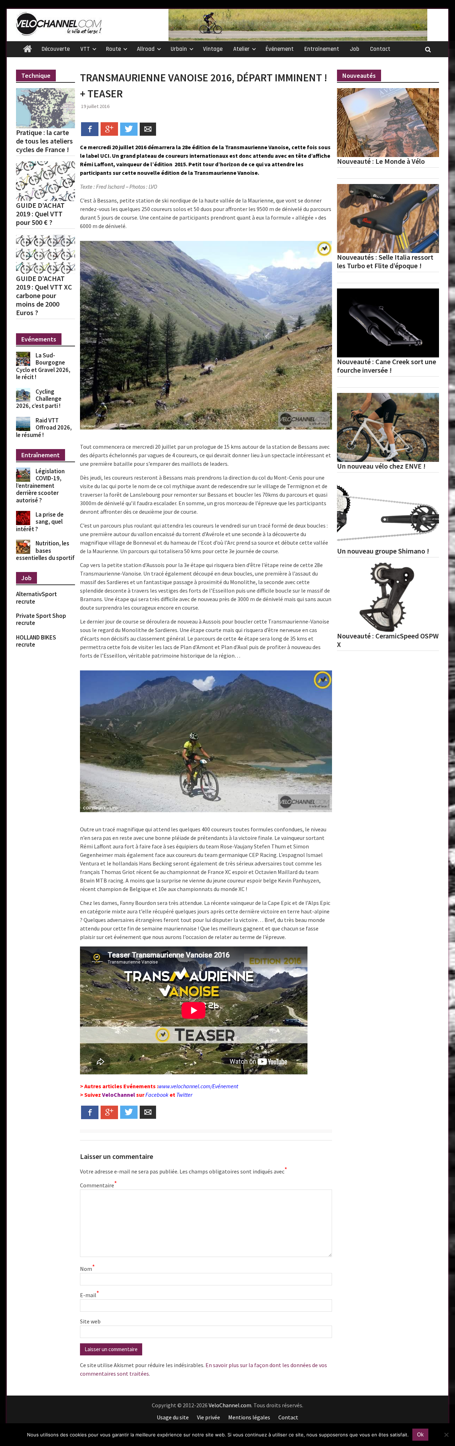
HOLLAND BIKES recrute (36, 640)
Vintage (213, 49)
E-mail (89, 1295)
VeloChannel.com (230, 1405)
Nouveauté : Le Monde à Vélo (381, 161)
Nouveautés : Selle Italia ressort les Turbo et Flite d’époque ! (385, 261)
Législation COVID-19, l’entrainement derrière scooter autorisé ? (40, 485)
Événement (280, 49)
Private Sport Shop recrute (41, 619)
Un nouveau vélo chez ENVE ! (381, 466)
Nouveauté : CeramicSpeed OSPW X (388, 640)
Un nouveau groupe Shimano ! (383, 551)
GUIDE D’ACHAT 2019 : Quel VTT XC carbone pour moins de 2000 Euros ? (44, 295)
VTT (85, 49)
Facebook (156, 1094)
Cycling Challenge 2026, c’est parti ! (38, 399)
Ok (420, 1434)
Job (354, 49)
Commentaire (98, 1185)
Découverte (56, 49)
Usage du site (173, 1417)
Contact (380, 49)
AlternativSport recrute (36, 597)
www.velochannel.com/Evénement (198, 1086)
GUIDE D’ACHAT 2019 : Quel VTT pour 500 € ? (40, 214)
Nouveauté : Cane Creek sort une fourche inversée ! (386, 365)
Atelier (241, 49)
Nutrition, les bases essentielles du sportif (45, 550)
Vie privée (208, 1417)
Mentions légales (249, 1417)
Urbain (179, 49)
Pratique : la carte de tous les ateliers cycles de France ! (44, 141)
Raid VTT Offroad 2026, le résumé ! (44, 427)
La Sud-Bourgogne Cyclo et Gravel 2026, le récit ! (43, 366)
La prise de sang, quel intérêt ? (40, 522)
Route (113, 49)
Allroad (146, 49)
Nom (87, 1268)
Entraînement (321, 49)
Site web (90, 1321)
